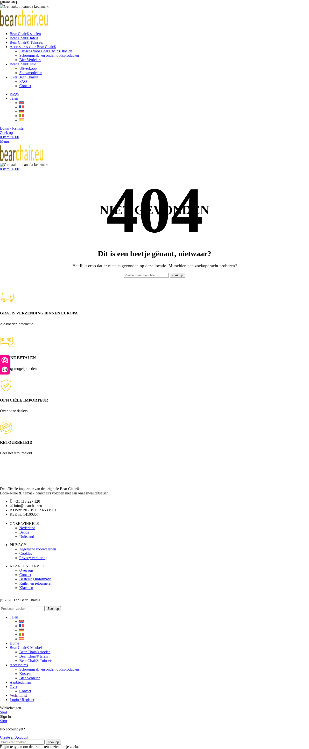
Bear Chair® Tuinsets (35, 661)
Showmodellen (30, 73)
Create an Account (14, 737)
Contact (25, 86)
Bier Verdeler (29, 678)
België (24, 532)
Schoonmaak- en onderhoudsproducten (49, 55)
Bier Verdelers (30, 60)
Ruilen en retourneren (35, 583)
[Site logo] (24, 25)
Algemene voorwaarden (37, 549)
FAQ (23, 81)
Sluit (3, 712)
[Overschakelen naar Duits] (21, 111)
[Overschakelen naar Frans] (21, 107)
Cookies (25, 553)
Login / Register (22, 700)
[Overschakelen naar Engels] (21, 103)
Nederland (27, 528)
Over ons (26, 570)
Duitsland (26, 536)
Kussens (25, 674)
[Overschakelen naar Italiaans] (21, 116)
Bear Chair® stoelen (34, 652)
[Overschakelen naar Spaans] (21, 120)
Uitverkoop (28, 68)
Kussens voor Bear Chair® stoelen (45, 51)
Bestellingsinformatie (35, 579)
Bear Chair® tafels (33, 656)
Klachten (26, 588)
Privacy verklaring (33, 558)
